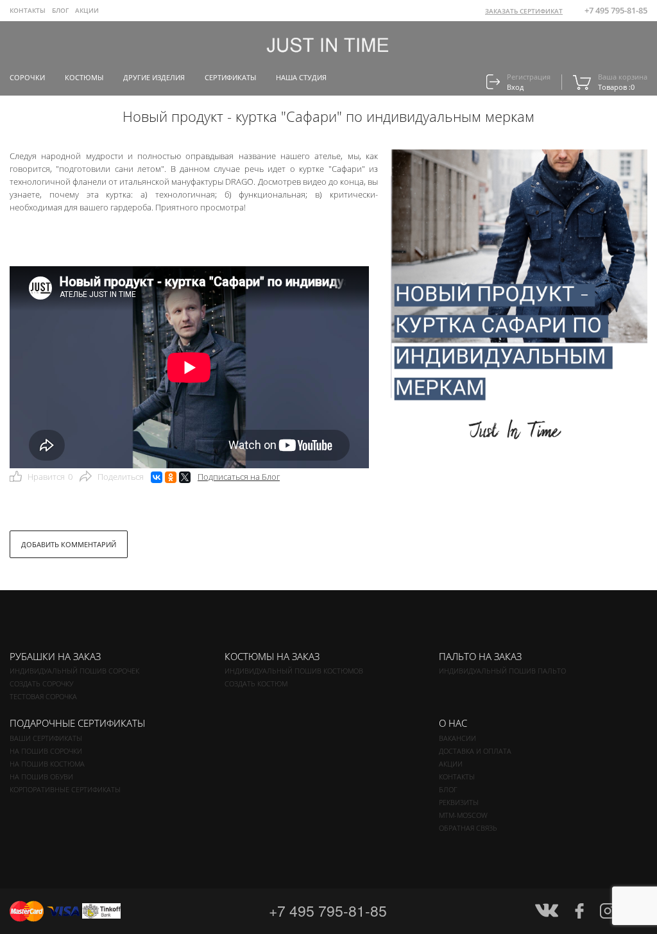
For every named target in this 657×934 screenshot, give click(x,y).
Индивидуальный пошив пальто (502, 670)
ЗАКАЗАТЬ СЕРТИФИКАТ (524, 10)
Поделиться (121, 476)
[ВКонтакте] (156, 477)
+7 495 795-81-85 (615, 10)
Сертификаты (230, 77)
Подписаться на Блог (239, 476)
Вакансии (457, 738)
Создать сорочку (41, 683)
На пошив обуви (41, 776)
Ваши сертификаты (46, 738)
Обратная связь (468, 828)
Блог (448, 789)
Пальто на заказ (480, 656)
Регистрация (528, 76)
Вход (515, 87)
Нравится (50, 476)
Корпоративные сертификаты (65, 789)
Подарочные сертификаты (77, 723)
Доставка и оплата (475, 751)
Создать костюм (256, 683)
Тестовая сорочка (43, 696)
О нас (453, 723)
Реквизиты (459, 802)
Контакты (28, 10)
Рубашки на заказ (55, 656)
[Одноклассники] (170, 477)
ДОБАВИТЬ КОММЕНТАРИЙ (68, 544)
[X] (185, 477)
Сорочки (27, 77)
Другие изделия (154, 77)
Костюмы (84, 77)
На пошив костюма (47, 763)
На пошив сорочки (46, 751)
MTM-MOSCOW (463, 815)
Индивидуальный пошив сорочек (74, 670)
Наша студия (301, 77)
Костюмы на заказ (272, 656)
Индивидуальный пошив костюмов (294, 670)
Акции (87, 10)
